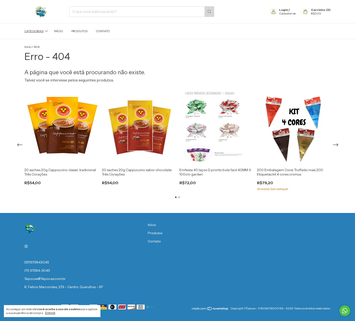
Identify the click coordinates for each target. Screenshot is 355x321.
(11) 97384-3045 (37, 270)
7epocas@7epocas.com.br (45, 279)
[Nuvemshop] (210, 309)
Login (283, 10)
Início (58, 31)
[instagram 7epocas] (26, 246)
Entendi (50, 313)
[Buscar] (209, 11)
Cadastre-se (287, 13)
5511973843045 (36, 262)
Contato (103, 31)
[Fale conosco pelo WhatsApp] (344, 310)
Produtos (79, 31)
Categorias (33, 31)
